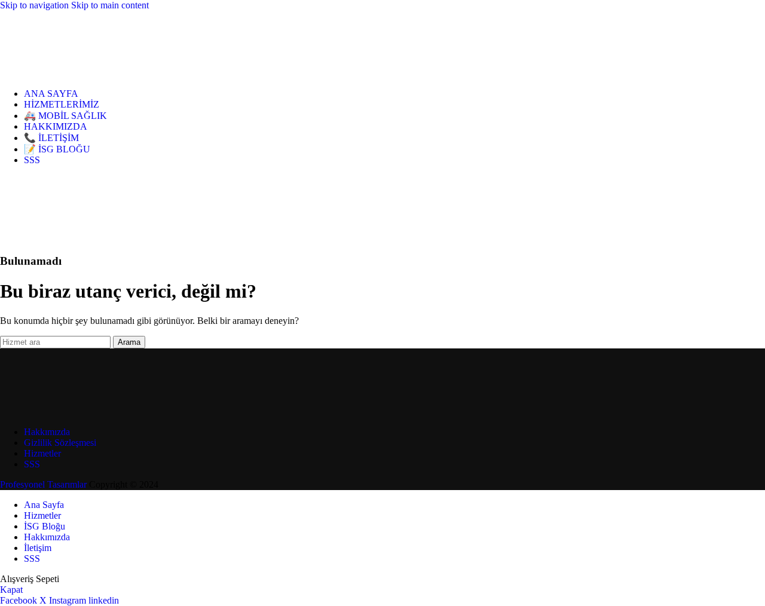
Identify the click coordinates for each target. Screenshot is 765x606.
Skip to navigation (35, 5)
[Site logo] (54, 73)
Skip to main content (110, 5)
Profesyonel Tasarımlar (43, 484)
